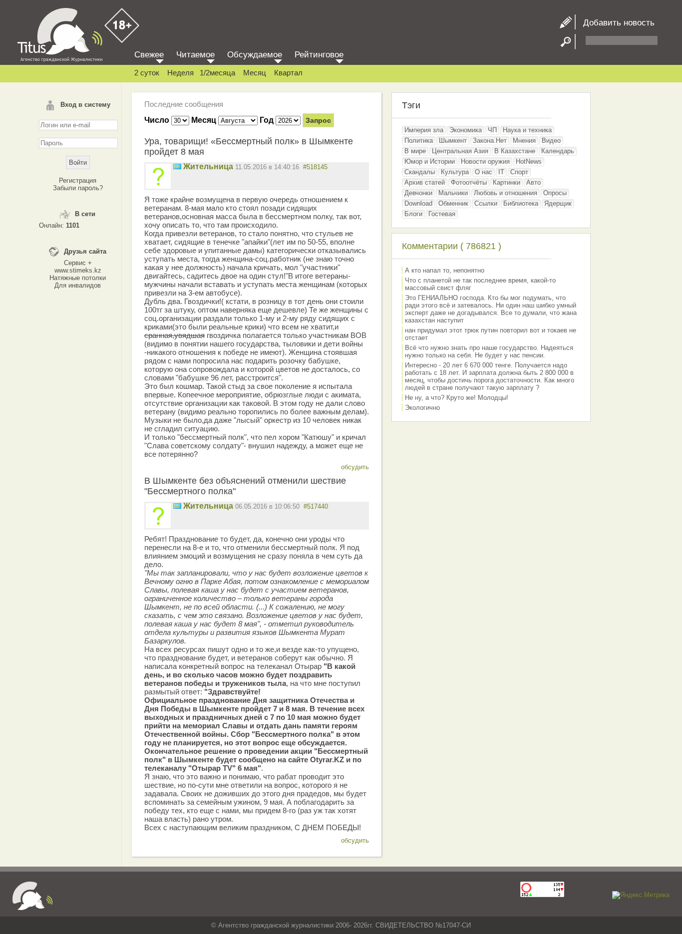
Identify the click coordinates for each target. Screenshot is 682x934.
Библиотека (520, 203)
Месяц (254, 72)
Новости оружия (485, 161)
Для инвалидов (77, 285)
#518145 (315, 167)
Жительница (208, 166)
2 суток (146, 72)
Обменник (453, 203)
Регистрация (77, 180)
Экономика (465, 130)
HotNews (529, 161)
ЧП (492, 130)
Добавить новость (615, 22)
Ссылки (485, 203)
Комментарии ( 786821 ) (451, 246)
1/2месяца (217, 72)
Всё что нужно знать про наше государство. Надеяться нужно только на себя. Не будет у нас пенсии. (489, 351)
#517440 (316, 506)
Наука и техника (527, 130)
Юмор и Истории (429, 161)
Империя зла (423, 130)
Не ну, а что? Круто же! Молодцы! (456, 397)
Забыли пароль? (78, 188)
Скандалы (419, 172)
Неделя (180, 72)
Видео (551, 140)
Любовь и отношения (505, 193)
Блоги (413, 214)
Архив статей (424, 182)
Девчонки (418, 193)
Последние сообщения (183, 104)
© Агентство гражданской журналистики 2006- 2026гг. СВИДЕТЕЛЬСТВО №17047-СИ (341, 925)
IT (501, 172)
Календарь (557, 151)
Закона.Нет (490, 140)
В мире (415, 151)
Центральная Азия (460, 151)
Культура (455, 172)
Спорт (519, 172)
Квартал (288, 72)
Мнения (524, 140)
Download (418, 203)
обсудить (355, 467)
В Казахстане (514, 151)
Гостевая (441, 214)
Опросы (555, 193)
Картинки (506, 182)
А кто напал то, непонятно (444, 270)
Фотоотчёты (469, 182)
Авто (533, 182)
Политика (418, 140)
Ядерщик (558, 203)
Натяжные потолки (77, 278)
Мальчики (453, 193)
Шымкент (453, 140)
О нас (483, 172)
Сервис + (78, 263)
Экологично (422, 407)
